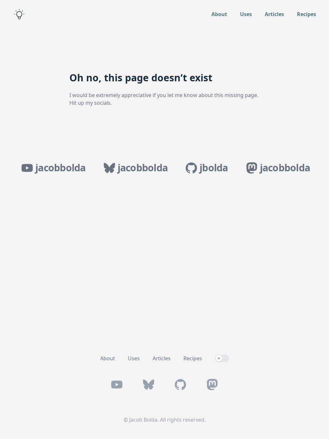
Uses (246, 14)
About (219, 14)
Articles (274, 14)
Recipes (306, 14)
